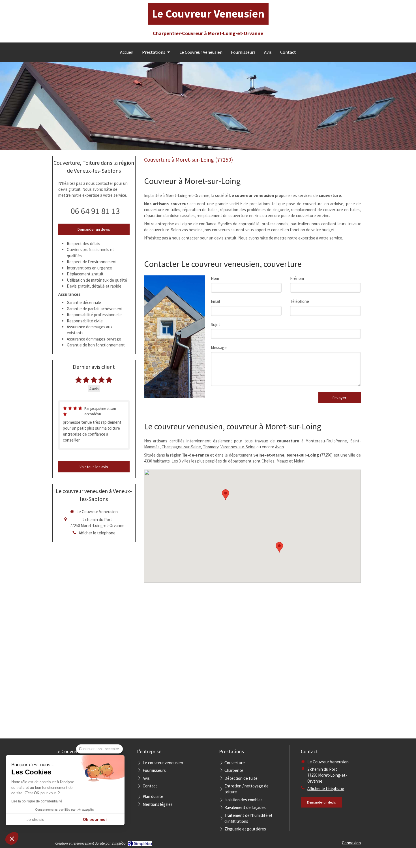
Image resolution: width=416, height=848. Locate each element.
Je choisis (35, 819)
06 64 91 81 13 (95, 210)
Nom (215, 278)
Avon (279, 446)
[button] (12, 838)
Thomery (210, 446)
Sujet (215, 324)
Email (215, 301)
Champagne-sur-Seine (181, 446)
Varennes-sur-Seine (238, 446)
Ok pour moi (95, 819)
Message (219, 347)
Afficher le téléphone (97, 533)
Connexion (351, 842)
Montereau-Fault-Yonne (326, 441)
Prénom (297, 278)
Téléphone (299, 301)
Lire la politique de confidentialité (36, 801)
